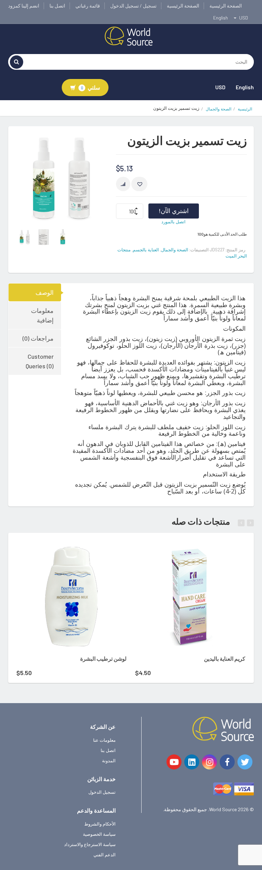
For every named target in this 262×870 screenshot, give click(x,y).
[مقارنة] (123, 184)
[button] (139, 184)
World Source (223, 809)
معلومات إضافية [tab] (42, 315)
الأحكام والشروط (100, 824)
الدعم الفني (104, 854)
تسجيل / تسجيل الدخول (133, 6)
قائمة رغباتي (87, 6)
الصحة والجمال (218, 109)
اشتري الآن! (174, 210)
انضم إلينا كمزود (23, 6)
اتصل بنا (57, 6)
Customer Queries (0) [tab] (40, 361)
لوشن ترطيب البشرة (103, 658)
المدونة (109, 760)
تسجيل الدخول (102, 792)
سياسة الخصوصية (99, 834)
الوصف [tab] (44, 292)
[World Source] (128, 35)
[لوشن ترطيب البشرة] (71, 596)
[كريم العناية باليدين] (190, 596)
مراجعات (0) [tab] (38, 338)
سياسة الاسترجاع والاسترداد (90, 844)
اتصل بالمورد (173, 221)
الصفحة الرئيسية (225, 6)
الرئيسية (245, 109)
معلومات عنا (104, 740)
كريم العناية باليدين (224, 658)
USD (220, 87)
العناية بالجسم (146, 249)
